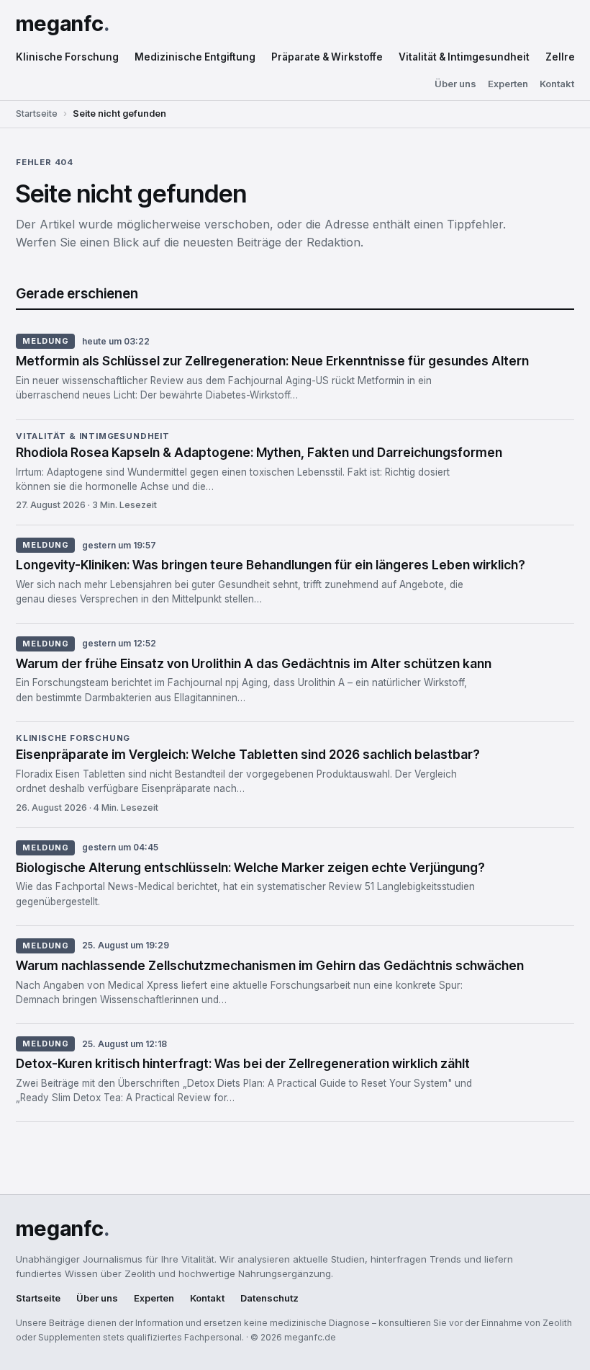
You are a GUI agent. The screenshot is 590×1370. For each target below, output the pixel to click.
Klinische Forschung (67, 57)
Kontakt (557, 84)
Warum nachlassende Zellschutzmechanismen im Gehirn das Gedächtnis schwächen (270, 965)
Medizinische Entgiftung (195, 57)
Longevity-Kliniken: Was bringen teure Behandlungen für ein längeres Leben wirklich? (270, 564)
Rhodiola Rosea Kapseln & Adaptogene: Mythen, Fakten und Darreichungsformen (259, 452)
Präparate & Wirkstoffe (327, 57)
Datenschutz (269, 1298)
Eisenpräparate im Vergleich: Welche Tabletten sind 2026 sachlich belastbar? (248, 754)
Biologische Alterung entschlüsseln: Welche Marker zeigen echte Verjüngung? (250, 867)
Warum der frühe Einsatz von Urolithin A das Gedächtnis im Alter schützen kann (253, 663)
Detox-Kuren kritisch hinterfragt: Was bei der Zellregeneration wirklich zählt (243, 1063)
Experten (508, 84)
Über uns (455, 84)
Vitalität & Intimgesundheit (464, 57)
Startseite (37, 113)
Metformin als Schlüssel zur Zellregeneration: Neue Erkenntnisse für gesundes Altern (272, 360)
